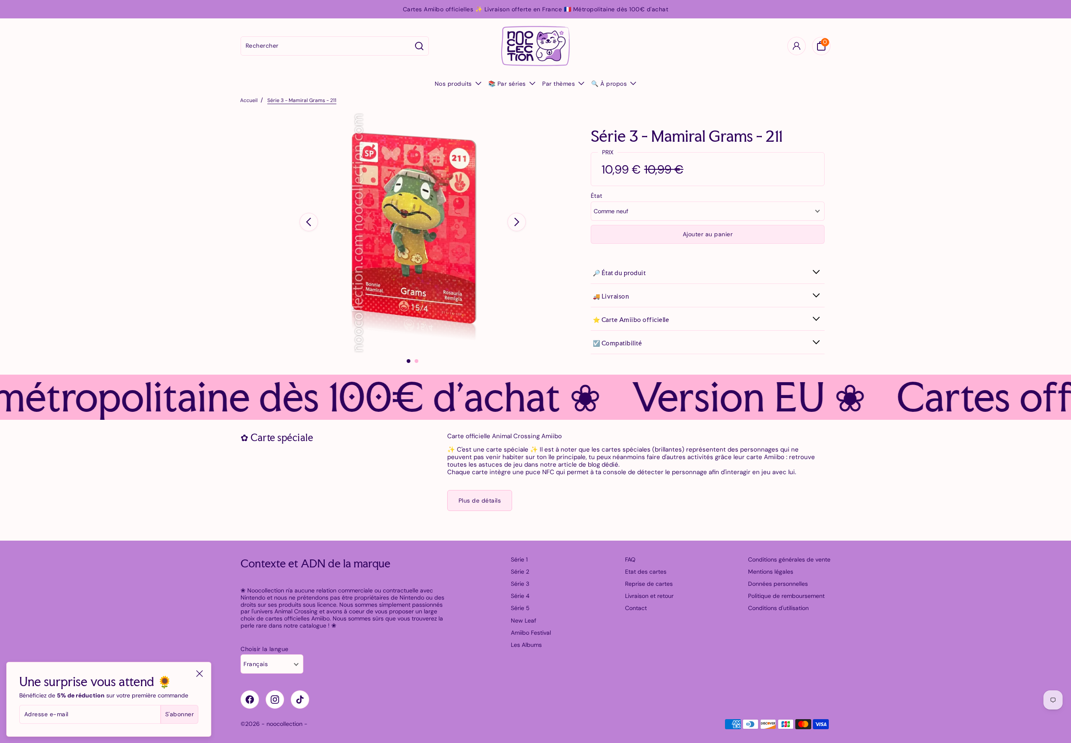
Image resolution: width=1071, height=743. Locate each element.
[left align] (309, 222)
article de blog (579, 464)
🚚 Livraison (611, 296)
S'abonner (179, 714)
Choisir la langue (265, 649)
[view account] (796, 46)
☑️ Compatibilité (617, 343)
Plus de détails (480, 500)
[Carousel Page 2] (416, 361)
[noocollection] (535, 46)
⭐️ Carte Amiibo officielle (631, 320)
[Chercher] (419, 46)
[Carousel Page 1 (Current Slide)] (408, 361)
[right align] (516, 222)
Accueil (249, 100)
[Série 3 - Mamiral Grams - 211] (412, 232)
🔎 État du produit (619, 273)
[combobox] (325, 46)
